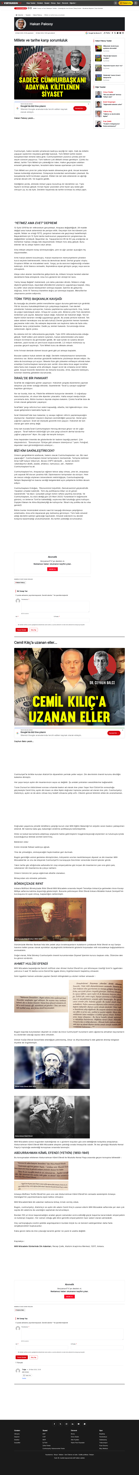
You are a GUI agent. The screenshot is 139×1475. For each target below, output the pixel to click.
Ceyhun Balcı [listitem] (20, 1310)
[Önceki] (28, 8)
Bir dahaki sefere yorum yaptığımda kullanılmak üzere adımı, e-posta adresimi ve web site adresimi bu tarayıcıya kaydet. (51, 624)
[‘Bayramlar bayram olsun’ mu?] (109, 68)
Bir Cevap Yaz (22, 591)
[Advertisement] (52, 135)
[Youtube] (78, 1424)
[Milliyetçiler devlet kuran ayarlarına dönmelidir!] (109, 48)
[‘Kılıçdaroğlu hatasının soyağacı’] (109, 58)
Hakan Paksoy (41, 24)
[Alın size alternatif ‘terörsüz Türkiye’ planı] (109, 94)
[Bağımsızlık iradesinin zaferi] (109, 104)
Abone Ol (52, 569)
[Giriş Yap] (136, 3)
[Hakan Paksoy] (21, 24)
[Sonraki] (31, 8)
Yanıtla (24, 1378)
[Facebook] (54, 1424)
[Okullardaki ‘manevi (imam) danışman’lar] (109, 77)
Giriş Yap (33, 630)
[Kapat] (88, 104)
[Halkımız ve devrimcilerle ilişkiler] (109, 114)
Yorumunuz (25, 599)
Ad (17, 616)
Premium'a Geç (127, 3)
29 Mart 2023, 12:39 (35, 1369)
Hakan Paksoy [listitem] (20, 582)
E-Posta (57, 616)
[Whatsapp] (84, 1424)
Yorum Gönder (21, 630)
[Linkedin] (72, 1424)
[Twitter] (60, 1424)
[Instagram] (66, 1424)
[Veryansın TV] (11, 3)
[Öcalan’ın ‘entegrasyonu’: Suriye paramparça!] (109, 124)
